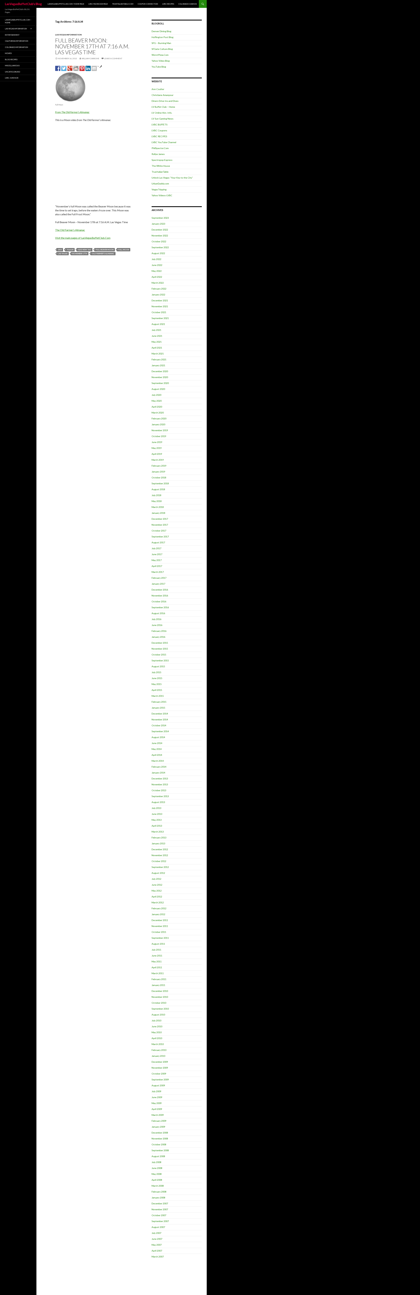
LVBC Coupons (159, 130)
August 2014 (158, 737)
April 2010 (157, 1038)
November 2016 (160, 595)
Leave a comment (113, 58)
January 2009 (158, 1126)
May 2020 (157, 400)
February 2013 (159, 837)
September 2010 (160, 1008)
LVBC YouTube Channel (164, 142)
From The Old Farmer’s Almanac (72, 112)
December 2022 (160, 229)
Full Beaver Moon (105, 250)
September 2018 (160, 483)
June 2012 (157, 884)
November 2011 (160, 926)
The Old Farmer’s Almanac (70, 229)
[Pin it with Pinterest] (82, 68)
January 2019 (158, 471)
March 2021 (158, 353)
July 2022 (156, 259)
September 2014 (160, 731)
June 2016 (157, 625)
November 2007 (160, 1209)
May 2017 (157, 560)
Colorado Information (16, 47)
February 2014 (159, 766)
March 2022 (158, 282)
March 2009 (158, 1115)
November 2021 (160, 306)
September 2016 (160, 607)
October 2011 (159, 932)
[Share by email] (94, 68)
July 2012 (156, 878)
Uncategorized (12, 72)
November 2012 (160, 855)
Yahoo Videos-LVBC (162, 195)
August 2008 (158, 1156)
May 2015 (157, 684)
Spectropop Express (162, 160)
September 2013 (160, 796)
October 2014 (159, 725)
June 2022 (157, 265)
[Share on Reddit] (76, 68)
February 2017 (159, 577)
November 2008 (160, 1138)
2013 (60, 250)
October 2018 (159, 477)
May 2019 (157, 448)
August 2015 (158, 666)
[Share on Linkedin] (88, 68)
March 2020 (158, 412)
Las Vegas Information (68, 34)
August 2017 (158, 542)
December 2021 (160, 300)
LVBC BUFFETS (160, 124)
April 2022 (157, 276)
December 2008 (160, 1132)
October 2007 (159, 1215)
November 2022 (160, 235)
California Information (16, 41)
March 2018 (158, 507)
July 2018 (156, 495)
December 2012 (160, 849)
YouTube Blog (159, 66)
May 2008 (157, 1174)
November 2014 (160, 719)
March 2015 (158, 695)
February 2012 (159, 908)
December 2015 (160, 642)
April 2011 (157, 967)
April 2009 (157, 1109)
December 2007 (160, 1203)
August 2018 (158, 489)
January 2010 (158, 1055)
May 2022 (157, 271)
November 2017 (160, 524)
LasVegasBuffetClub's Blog (23, 4)
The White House (161, 165)
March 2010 (158, 1044)
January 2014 (158, 772)
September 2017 (160, 536)
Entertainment (12, 35)
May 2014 (157, 749)
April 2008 (157, 1179)
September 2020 (160, 383)
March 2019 (158, 459)
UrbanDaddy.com (160, 183)
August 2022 (158, 253)
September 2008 (160, 1150)
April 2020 (157, 406)
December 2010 (160, 991)
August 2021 (158, 324)
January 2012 (158, 914)
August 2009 (158, 1085)
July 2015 (156, 672)
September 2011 (160, 937)
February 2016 (159, 631)
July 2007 (156, 1233)
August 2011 (158, 943)
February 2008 (159, 1191)
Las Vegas (63, 253)
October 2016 (159, 601)
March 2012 (158, 902)
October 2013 (159, 790)
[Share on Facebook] (57, 68)
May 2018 (157, 501)
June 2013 (157, 814)
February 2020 (159, 418)
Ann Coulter (158, 89)
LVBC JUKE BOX (11, 78)
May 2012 (157, 890)
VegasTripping (159, 189)
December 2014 (160, 713)
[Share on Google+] (70, 68)
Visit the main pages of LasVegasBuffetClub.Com (82, 237)
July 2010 (156, 1020)
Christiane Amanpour (162, 95)
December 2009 (160, 1061)
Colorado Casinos (187, 4)
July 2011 (156, 949)
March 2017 (158, 572)
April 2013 (157, 825)
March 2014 (158, 760)
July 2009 (156, 1091)
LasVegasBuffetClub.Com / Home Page (66, 4)
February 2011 (159, 979)
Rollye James (158, 154)
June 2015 (157, 678)
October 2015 (159, 654)
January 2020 (158, 424)
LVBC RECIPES (168, 4)
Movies (8, 53)
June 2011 (157, 955)
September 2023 (160, 217)
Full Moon (123, 250)
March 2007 (158, 1256)
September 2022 (160, 247)
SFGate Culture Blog (162, 49)
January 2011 (158, 985)
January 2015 (158, 707)
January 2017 (158, 583)
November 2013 (160, 784)
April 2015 (157, 690)
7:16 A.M (70, 250)
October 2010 (159, 1002)
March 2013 (158, 831)
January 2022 (158, 294)
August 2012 (158, 873)
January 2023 (158, 223)
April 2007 (157, 1250)
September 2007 (160, 1221)
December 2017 (160, 518)
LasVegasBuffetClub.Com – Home (18, 21)
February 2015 (159, 701)
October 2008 (159, 1144)
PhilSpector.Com (160, 148)
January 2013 (158, 843)
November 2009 (160, 1067)
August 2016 (158, 613)
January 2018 (158, 513)
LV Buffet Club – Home (163, 106)
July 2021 (156, 330)
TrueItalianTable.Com (122, 4)
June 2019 (157, 442)
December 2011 (160, 920)
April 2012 (157, 896)
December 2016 (160, 589)
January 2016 (158, 636)
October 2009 (159, 1073)
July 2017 (156, 548)
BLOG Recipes (11, 59)
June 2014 (157, 743)
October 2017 (159, 530)
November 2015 (160, 648)
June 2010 (157, 1026)
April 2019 (157, 453)
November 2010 (160, 996)
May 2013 (157, 819)
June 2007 (157, 1238)
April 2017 (157, 566)
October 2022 (159, 241)
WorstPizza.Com (160, 54)
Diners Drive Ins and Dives (165, 101)
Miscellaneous (12, 65)
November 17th (79, 253)
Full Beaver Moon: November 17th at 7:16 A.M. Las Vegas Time (92, 46)
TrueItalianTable (160, 171)
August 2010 (158, 1014)
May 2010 (157, 1032)
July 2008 (156, 1162)
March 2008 (158, 1185)
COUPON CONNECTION (148, 4)
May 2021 (157, 341)
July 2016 (156, 619)
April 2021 (157, 347)
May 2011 (157, 961)
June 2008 (157, 1168)
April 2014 (157, 754)
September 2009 (160, 1079)
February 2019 (159, 465)
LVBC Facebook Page (98, 4)
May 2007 (157, 1244)
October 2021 (159, 312)
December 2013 (160, 778)
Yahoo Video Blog (161, 60)
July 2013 (156, 808)
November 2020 (160, 377)
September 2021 (160, 318)
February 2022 (159, 288)
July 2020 (156, 394)
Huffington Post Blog (162, 37)
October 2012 (159, 861)
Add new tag (84, 250)
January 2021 (158, 365)
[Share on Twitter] (63, 68)
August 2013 (158, 802)
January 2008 (158, 1197)
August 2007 (158, 1227)
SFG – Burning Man (161, 43)
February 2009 (159, 1120)
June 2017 (157, 554)
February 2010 (159, 1050)
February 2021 (159, 359)
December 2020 (160, 371)
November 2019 (160, 430)
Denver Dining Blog (161, 31)
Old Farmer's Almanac (103, 253)
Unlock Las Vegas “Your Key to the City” (172, 177)
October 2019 (159, 436)
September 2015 (160, 660)
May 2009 (157, 1103)
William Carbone (90, 58)
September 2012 (160, 867)
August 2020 (158, 389)
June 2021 (157, 335)
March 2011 (158, 973)
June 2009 (157, 1097)
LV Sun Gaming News (162, 118)
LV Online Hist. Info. (162, 112)
